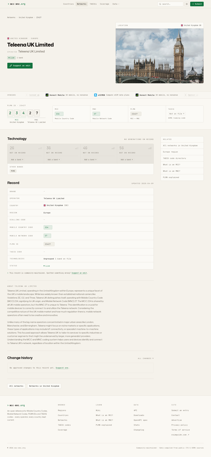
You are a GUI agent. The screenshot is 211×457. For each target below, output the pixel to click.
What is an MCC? (104, 415)
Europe (47, 213)
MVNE (13, 171)
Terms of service (181, 430)
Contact (176, 415)
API (135, 410)
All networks (16, 386)
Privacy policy (180, 425)
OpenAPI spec (141, 420)
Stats (137, 425)
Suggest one (62, 368)
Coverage (104, 4)
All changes (144, 358)
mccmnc (16, 3)
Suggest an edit (21, 65)
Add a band (16, 159)
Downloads (139, 415)
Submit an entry (180, 410)
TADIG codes (64, 425)
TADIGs (93, 4)
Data (115, 4)
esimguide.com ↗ (180, 434)
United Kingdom (26, 17)
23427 (135, 114)
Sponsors (11, 95)
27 (95, 114)
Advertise (177, 420)
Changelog (139, 430)
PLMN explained (104, 425)
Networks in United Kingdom (44, 386)
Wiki (98, 410)
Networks (81, 4)
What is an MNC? (104, 420)
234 (58, 114)
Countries (68, 4)
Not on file (176, 113)
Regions (62, 410)
